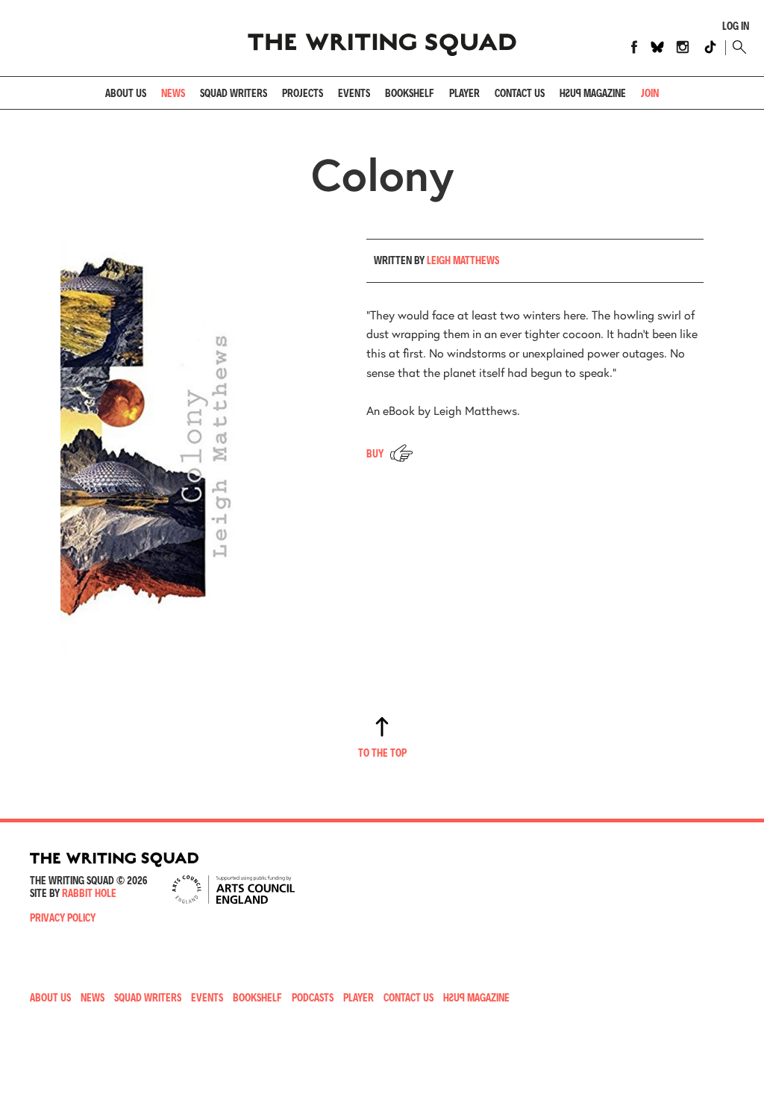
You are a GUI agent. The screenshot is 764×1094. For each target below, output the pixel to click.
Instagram (682, 47)
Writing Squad (382, 38)
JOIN (650, 93)
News (173, 93)
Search (737, 47)
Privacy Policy (63, 917)
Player (464, 93)
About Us (125, 93)
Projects (302, 93)
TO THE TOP (382, 752)
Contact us (520, 93)
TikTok (710, 47)
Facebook (634, 47)
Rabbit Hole (89, 893)
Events (354, 93)
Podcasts (313, 997)
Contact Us (408, 997)
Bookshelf (409, 93)
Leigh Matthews (463, 260)
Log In (735, 26)
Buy (374, 453)
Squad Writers (233, 93)
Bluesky (657, 47)
